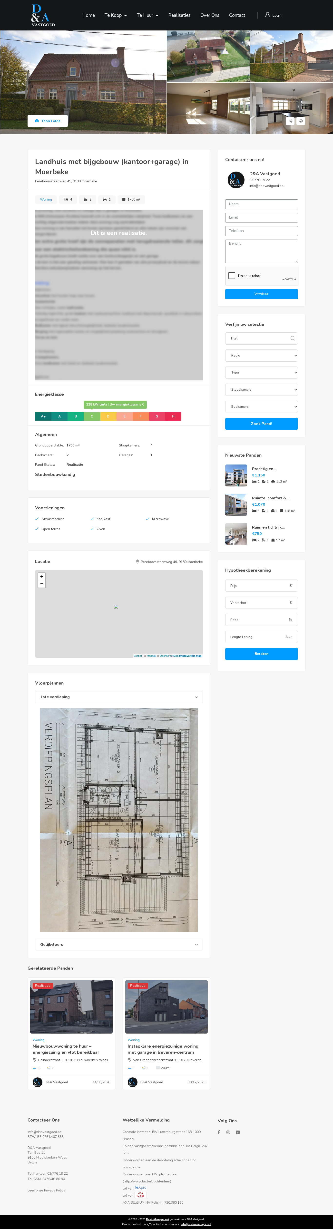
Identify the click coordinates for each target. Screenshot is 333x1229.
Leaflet (138, 656)
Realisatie (75, 464)
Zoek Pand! (261, 423)
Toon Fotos (50, 121)
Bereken (261, 653)
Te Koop (113, 15)
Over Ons (209, 15)
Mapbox (151, 656)
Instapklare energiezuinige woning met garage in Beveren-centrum (163, 1049)
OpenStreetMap (169, 656)
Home (88, 15)
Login (277, 15)
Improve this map (190, 656)
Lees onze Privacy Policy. (47, 1190)
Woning (46, 199)
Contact (237, 15)
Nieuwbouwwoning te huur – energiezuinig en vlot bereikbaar (66, 1049)
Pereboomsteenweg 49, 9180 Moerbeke (66, 181)
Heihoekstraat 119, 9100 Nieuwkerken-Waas (73, 1060)
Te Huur (145, 15)
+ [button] (41, 576)
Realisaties (179, 15)
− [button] (41, 584)
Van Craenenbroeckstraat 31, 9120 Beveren (167, 1060)
